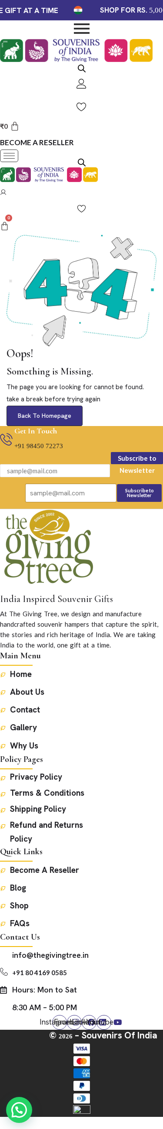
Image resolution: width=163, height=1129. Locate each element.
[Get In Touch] (6, 440)
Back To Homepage (44, 416)
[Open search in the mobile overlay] (81, 67)
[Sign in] (3, 193)
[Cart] (4, 226)
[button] (19, 1110)
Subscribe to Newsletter (137, 459)
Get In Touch (35, 431)
